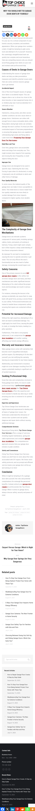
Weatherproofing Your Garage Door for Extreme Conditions (18, 593)
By (13, 509)
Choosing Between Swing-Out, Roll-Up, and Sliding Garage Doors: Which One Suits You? (18, 638)
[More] (26, 35)
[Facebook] (4, 35)
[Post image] (3, 578)
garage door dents (25, 512)
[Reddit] (19, 35)
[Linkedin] (11, 35)
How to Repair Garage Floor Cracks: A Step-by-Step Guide (18, 676)
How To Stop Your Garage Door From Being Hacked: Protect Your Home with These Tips (18, 581)
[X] (7, 35)
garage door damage (14, 512)
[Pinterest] (15, 35)
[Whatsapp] (22, 35)
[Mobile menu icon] (32, 3)
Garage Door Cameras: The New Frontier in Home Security (19, 615)
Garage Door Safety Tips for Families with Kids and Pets (18, 626)
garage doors (7, 26)
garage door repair (17, 514)
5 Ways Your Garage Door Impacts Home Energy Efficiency (19, 604)
